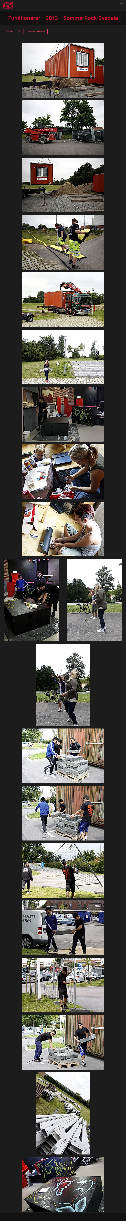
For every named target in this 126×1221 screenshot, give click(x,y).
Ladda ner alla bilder (36, 31)
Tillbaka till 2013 (13, 31)
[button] (121, 4)
